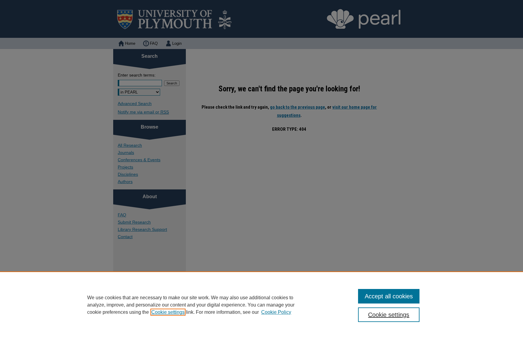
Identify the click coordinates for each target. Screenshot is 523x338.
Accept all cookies (389, 296)
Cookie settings (168, 312)
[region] (261, 304)
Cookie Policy (276, 312)
